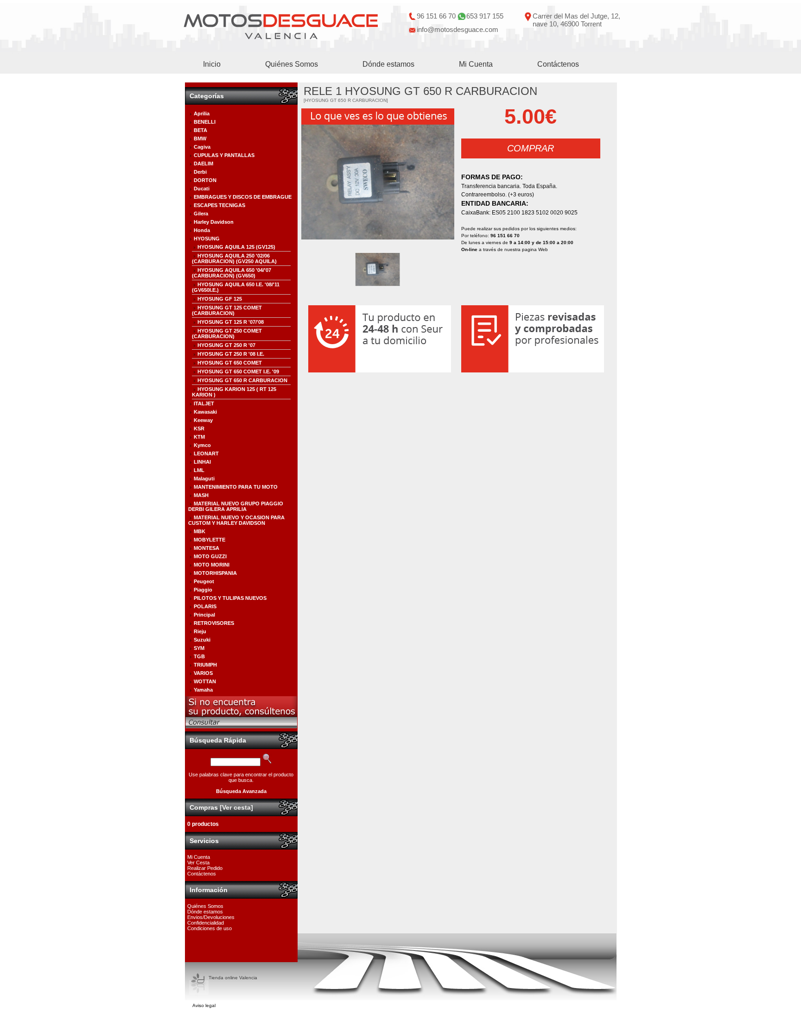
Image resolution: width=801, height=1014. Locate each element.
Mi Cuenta (476, 64)
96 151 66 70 (436, 16)
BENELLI (205, 122)
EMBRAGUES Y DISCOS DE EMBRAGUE (243, 197)
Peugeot (204, 581)
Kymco (202, 445)
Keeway (203, 420)
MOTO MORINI (211, 564)
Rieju (200, 631)
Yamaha (203, 690)
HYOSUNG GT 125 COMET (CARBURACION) (227, 310)
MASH (201, 495)
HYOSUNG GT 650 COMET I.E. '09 (238, 371)
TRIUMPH (205, 665)
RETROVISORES (214, 623)
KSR (199, 428)
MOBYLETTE (209, 539)
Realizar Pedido (204, 868)
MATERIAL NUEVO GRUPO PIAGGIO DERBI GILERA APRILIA (235, 506)
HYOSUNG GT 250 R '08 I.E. (230, 354)
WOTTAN (205, 681)
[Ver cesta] (236, 807)
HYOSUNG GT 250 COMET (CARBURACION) (227, 333)
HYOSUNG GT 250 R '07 (226, 345)
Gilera (201, 213)
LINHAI (202, 462)
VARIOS (203, 673)
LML (199, 470)
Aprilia (202, 113)
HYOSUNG (207, 238)
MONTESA (206, 548)
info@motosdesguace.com (457, 29)
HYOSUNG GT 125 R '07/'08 (230, 322)
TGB (199, 656)
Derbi (200, 172)
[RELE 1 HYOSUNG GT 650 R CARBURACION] (377, 182)
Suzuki (202, 639)
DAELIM (203, 163)
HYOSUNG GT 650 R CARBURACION (242, 380)
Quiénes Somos (291, 64)
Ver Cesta (198, 862)
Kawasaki (205, 412)
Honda (202, 230)
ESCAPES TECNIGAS (219, 205)
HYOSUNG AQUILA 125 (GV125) (236, 247)
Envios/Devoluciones (211, 917)
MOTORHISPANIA (215, 573)
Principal (204, 614)
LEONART (206, 453)
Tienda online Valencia (233, 977)
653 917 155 (484, 16)
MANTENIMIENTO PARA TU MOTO (236, 487)
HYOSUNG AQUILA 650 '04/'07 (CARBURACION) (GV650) (231, 272)
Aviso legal (204, 1005)
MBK (199, 531)
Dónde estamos (388, 64)
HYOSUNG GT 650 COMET (229, 362)
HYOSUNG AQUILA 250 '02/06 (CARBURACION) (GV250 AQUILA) (234, 258)
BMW (200, 138)
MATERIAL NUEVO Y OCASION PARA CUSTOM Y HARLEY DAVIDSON (236, 520)
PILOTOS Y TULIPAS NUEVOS (230, 598)
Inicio (212, 64)
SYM (199, 648)
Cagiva (202, 147)
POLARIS (205, 606)
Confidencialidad (205, 923)
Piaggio (203, 589)
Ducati (202, 188)
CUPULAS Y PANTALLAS (224, 155)
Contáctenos (558, 64)
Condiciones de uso (209, 928)
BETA (200, 130)
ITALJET (204, 403)
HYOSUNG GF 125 (219, 299)
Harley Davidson (214, 222)
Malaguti (204, 478)
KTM (199, 437)
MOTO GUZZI (210, 556)
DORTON (205, 180)
